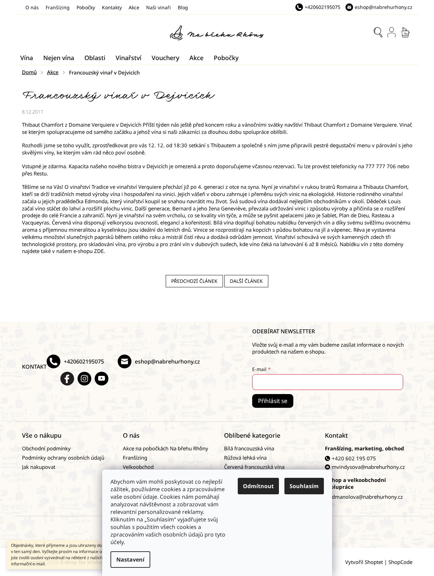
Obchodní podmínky (46, 448)
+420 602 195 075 (354, 458)
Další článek (246, 281)
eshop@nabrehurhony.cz (167, 361)
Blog (183, 7)
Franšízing (58, 7)
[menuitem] (26, 57)
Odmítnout (258, 486)
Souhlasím (304, 486)
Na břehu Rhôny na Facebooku (67, 378)
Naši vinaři (158, 7)
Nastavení (130, 559)
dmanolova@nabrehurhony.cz (367, 496)
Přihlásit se (273, 401)
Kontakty (112, 7)
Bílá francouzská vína (249, 448)
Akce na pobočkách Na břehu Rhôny (165, 448)
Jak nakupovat (38, 466)
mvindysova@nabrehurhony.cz (368, 466)
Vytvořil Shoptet (364, 561)
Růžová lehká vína (245, 457)
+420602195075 (84, 361)
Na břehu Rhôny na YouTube (101, 378)
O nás (32, 7)
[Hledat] (378, 32)
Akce (134, 7)
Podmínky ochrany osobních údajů (63, 457)
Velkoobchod (138, 466)
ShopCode (400, 561)
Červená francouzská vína (254, 466)
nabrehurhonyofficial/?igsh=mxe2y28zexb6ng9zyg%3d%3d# (84, 378)
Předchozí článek (194, 281)
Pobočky (86, 7)
